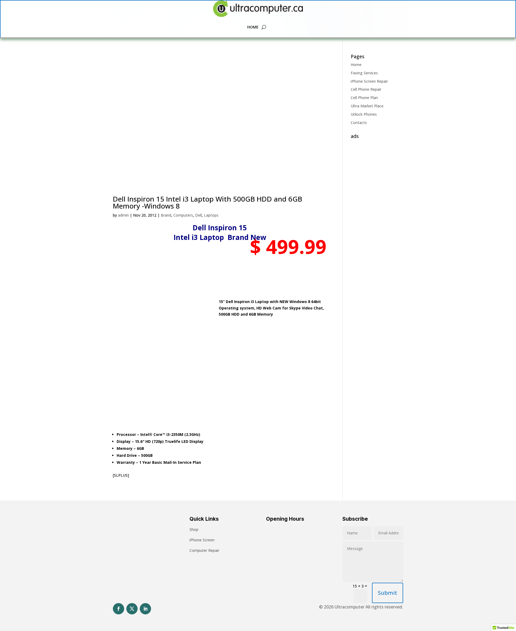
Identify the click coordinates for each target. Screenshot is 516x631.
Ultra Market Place (367, 105)
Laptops (211, 215)
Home (253, 27)
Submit (387, 592)
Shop (193, 529)
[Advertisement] (377, 221)
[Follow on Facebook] (118, 608)
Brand (166, 215)
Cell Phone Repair (366, 89)
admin (123, 215)
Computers (183, 215)
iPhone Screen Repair (369, 81)
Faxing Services (364, 72)
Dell (198, 215)
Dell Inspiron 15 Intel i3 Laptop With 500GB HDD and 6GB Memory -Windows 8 (207, 202)
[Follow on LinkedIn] (145, 608)
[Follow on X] (132, 608)
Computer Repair (204, 550)
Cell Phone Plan (364, 97)
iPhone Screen (201, 539)
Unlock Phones (364, 114)
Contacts (359, 122)
